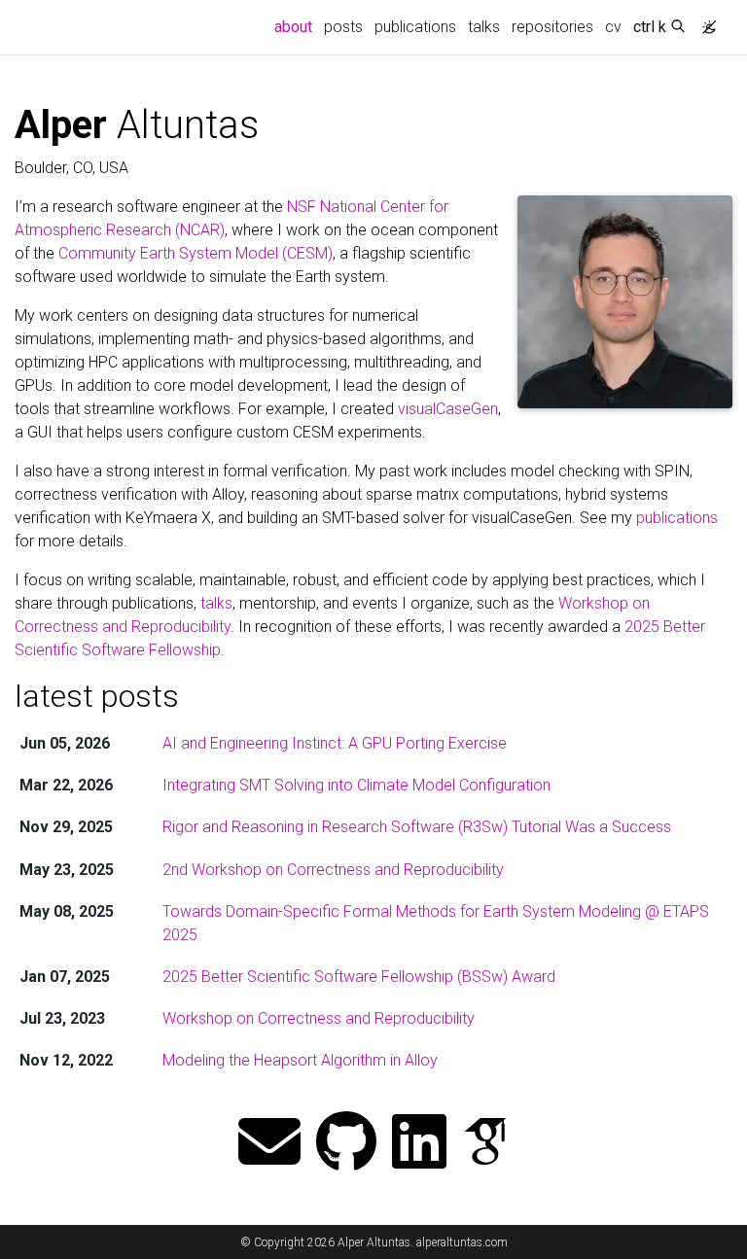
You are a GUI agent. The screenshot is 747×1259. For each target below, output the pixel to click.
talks (484, 26)
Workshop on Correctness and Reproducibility (318, 1018)
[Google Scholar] (485, 1143)
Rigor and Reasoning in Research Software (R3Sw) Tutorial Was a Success (416, 827)
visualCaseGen (448, 409)
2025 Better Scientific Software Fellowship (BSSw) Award (358, 976)
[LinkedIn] (419, 1143)
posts (343, 26)
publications (415, 26)
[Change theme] (704, 21)
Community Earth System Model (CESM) (195, 253)
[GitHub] (346, 1143)
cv (613, 26)
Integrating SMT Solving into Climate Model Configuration (356, 785)
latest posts (97, 696)
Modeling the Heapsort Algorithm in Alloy (300, 1060)
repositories (552, 26)
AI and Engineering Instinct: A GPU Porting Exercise (334, 743)
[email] (269, 1143)
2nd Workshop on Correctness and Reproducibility (333, 869)
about (296, 26)
